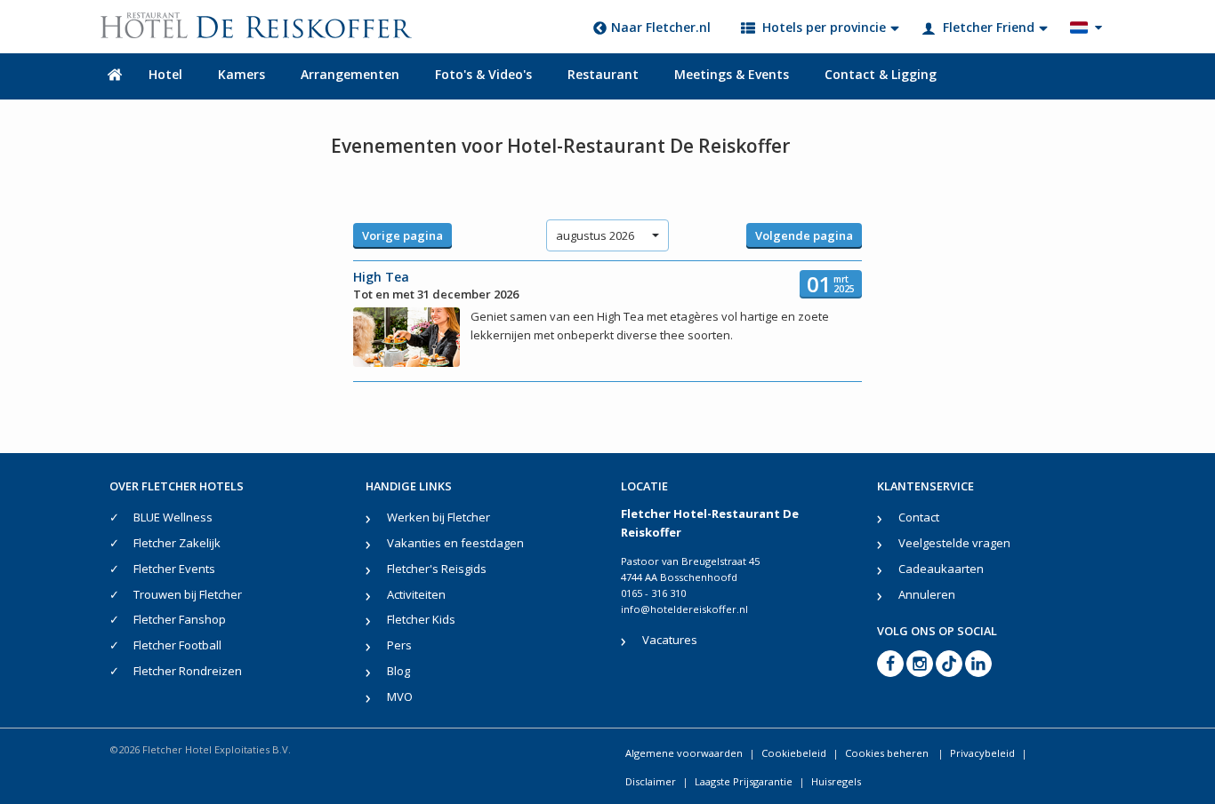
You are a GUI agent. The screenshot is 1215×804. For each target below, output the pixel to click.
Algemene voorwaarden (684, 753)
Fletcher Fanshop (179, 619)
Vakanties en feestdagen (455, 543)
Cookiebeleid (793, 753)
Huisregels (836, 781)
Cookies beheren (888, 753)
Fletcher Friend (988, 27)
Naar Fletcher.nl (661, 27)
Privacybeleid (982, 753)
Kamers (241, 74)
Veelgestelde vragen (954, 543)
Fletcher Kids (421, 619)
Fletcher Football (177, 645)
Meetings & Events (731, 74)
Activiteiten (416, 594)
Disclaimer (650, 781)
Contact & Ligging (881, 74)
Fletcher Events (174, 569)
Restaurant (603, 74)
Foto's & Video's (483, 74)
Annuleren (926, 594)
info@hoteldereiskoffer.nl (684, 609)
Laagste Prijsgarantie (744, 781)
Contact (918, 517)
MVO (400, 696)
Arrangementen (350, 74)
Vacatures (669, 640)
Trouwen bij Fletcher (187, 594)
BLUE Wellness (173, 517)
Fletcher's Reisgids (437, 569)
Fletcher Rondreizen (187, 671)
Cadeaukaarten (941, 569)
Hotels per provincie (824, 27)
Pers (399, 645)
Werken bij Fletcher (438, 517)
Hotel (165, 74)
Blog (398, 671)
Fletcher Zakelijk (177, 543)
